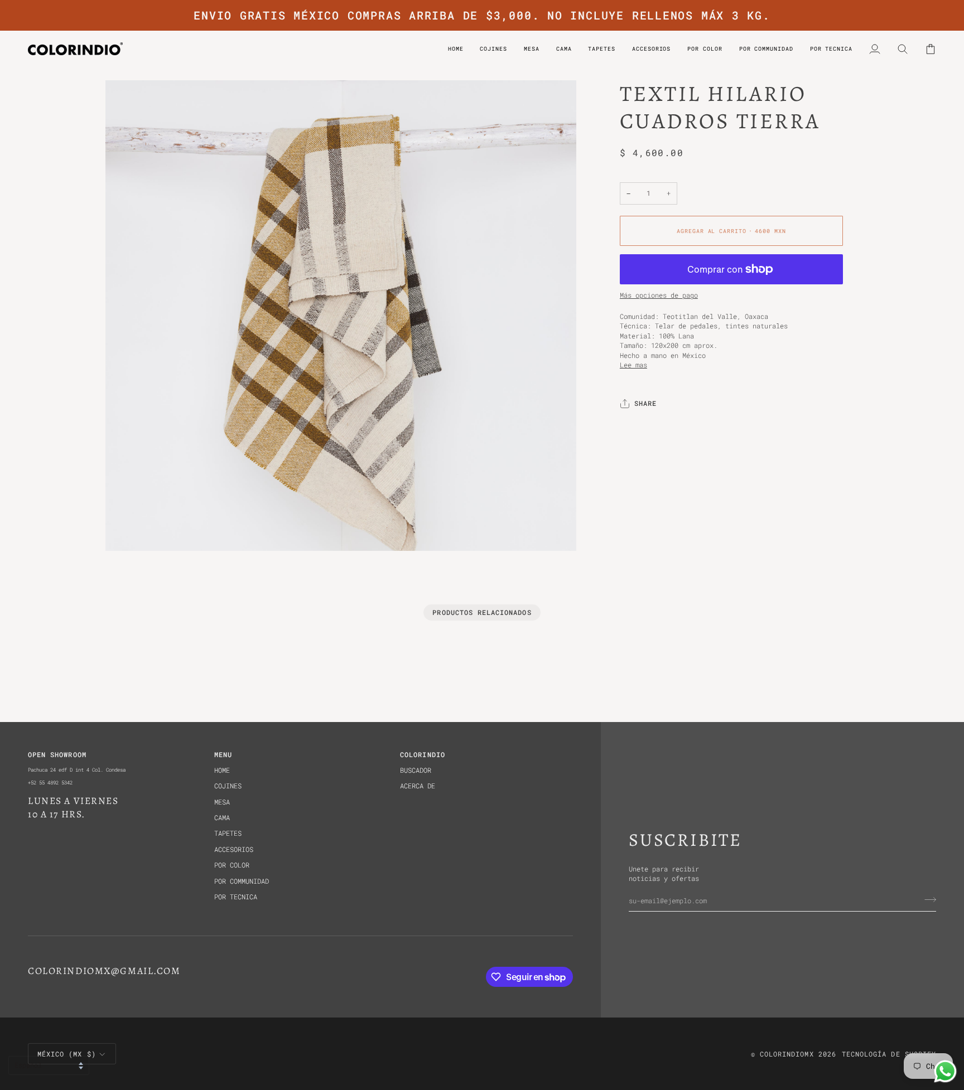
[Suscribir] (927, 899)
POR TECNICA (235, 897)
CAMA (222, 817)
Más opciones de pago (659, 296)
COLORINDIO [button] (422, 754)
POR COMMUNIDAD (241, 881)
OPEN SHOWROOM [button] (57, 754)
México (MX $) (66, 1054)
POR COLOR (231, 865)
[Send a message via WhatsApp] (945, 1071)
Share (645, 404)
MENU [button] (223, 754)
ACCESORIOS (233, 849)
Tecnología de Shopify (889, 1054)
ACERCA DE (417, 786)
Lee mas (633, 365)
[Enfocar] (126, 530)
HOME (222, 770)
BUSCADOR (415, 770)
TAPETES (228, 833)
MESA (222, 802)
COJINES (228, 786)
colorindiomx (787, 1054)
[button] (704, 49)
